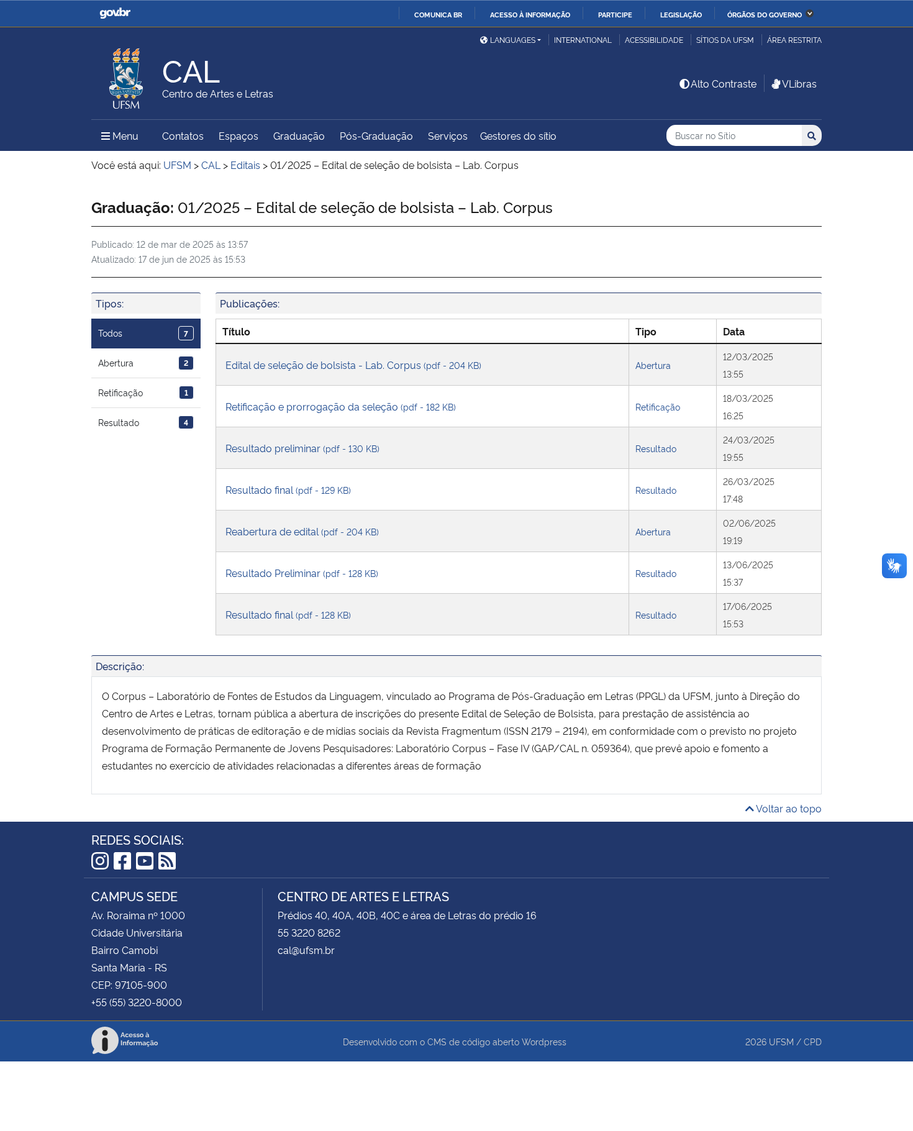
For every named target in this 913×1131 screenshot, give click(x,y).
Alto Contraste (723, 83)
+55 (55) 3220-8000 (136, 1002)
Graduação (299, 135)
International (583, 39)
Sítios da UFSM (725, 39)
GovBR (114, 13)
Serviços (448, 135)
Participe (615, 14)
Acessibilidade (654, 39)
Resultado (143, 422)
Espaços (238, 135)
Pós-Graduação (376, 135)
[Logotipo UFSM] (126, 75)
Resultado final (288, 489)
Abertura (143, 362)
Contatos (183, 135)
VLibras (799, 83)
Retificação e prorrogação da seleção (340, 406)
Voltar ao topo (788, 808)
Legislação (681, 14)
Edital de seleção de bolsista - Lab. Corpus (353, 364)
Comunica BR (438, 14)
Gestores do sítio (518, 135)
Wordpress (544, 1041)
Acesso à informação (530, 14)
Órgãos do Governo (764, 14)
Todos (143, 332)
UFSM (781, 1041)
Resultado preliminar (302, 448)
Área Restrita (794, 39)
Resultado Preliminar (301, 572)
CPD (813, 1041)
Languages (512, 39)
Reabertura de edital (302, 531)
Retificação (143, 392)
